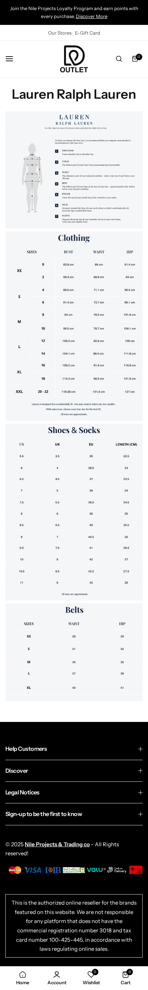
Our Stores (59, 33)
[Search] (119, 59)
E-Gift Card (87, 33)
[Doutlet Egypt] (74, 58)
